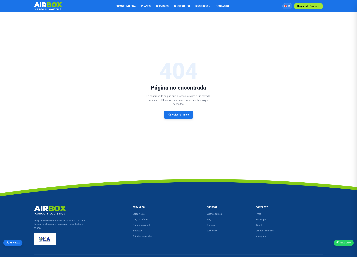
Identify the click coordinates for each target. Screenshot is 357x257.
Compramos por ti (141, 225)
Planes (146, 6)
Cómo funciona (125, 6)
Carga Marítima (140, 219)
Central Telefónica (265, 230)
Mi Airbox (15, 243)
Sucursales (182, 6)
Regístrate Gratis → (308, 6)
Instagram (261, 236)
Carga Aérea (139, 214)
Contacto (222, 6)
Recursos (201, 6)
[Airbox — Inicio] (48, 6)
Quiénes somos (214, 214)
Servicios (162, 6)
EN (289, 6)
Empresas (137, 230)
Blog (209, 219)
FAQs (258, 214)
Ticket (259, 225)
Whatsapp (261, 219)
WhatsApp (345, 243)
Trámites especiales (142, 236)
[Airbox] (50, 210)
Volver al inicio (180, 114)
